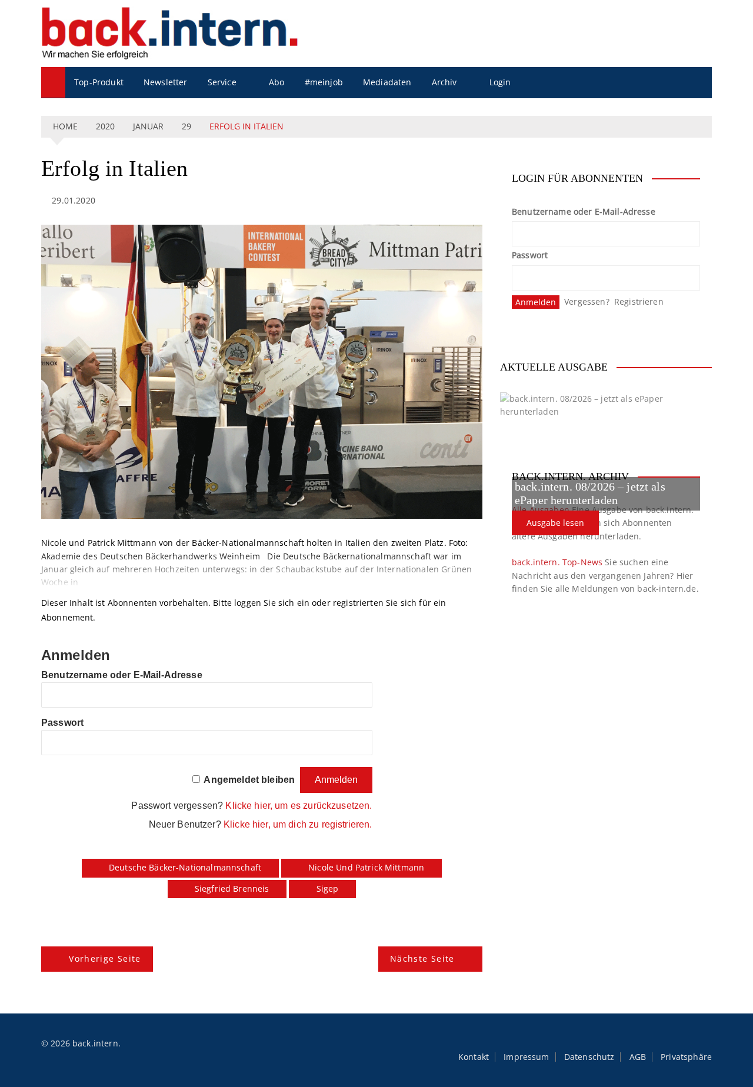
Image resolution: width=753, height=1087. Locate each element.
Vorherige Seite (105, 958)
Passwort (62, 723)
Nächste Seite (422, 958)
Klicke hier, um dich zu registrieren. (298, 824)
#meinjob (324, 82)
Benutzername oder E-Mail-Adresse (121, 675)
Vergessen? (586, 301)
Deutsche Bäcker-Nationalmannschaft (185, 867)
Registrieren (639, 301)
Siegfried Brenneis (232, 888)
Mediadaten (387, 82)
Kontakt (473, 1057)
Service (222, 82)
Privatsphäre (686, 1057)
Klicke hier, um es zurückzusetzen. (298, 806)
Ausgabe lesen (555, 522)
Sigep (327, 888)
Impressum (526, 1057)
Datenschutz (589, 1057)
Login (500, 82)
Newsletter (166, 82)
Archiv (444, 82)
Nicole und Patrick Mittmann (366, 867)
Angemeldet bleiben (249, 780)
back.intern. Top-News (557, 562)
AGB (637, 1057)
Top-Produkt (99, 82)
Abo (276, 82)
